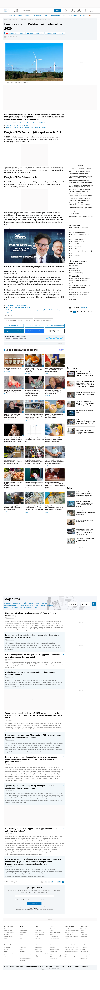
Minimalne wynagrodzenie (71, 949)
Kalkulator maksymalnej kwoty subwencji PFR (80, 252)
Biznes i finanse (54, 928)
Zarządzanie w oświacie (25, 955)
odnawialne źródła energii (25, 320)
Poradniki (15, 607)
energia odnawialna (10, 320)
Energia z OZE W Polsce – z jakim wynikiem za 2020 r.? (25, 123)
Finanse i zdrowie (54, 938)
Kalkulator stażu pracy (55, 955)
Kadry (20, 15)
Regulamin (49, 966)
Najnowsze (81, 168)
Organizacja (7, 947)
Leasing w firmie (46, 603)
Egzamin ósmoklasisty (25, 958)
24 (71, 312)
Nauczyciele (22, 951)
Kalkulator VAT (73, 248)
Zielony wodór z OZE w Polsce (16, 305)
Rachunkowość (8, 930)
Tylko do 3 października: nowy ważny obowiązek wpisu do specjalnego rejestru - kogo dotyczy (80, 194)
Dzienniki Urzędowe (40, 951)
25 (74, 312)
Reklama (76, 966)
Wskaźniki (75, 276)
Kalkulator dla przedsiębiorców (77, 232)
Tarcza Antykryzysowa (26, 607)
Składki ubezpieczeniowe (71, 951)
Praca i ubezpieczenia (26, 605)
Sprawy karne (38, 930)
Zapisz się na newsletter (57, 325)
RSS (63, 966)
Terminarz (75, 308)
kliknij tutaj (43, 911)
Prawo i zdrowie (39, 940)
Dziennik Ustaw (38, 947)
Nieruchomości (73, 15)
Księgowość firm (8, 926)
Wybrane (89, 168)
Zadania (6, 951)
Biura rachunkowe (70, 926)
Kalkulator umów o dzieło (76, 239)
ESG (35, 607)
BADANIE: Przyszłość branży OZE (18, 307)
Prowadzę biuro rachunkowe (72, 930)
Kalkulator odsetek (54, 953)
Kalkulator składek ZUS (75, 246)
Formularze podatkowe (86, 955)
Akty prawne (38, 945)
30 (91, 312)
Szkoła (21, 949)
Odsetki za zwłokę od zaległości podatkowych (78, 282)
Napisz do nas (36, 325)
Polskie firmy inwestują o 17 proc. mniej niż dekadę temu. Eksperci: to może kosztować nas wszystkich (81, 208)
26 (78, 312)
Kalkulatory (76, 225)
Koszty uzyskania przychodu (77, 287)
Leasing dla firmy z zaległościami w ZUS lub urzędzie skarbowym (81, 212)
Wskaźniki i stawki (70, 945)
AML (66, 938)
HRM (21, 938)
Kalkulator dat (73, 258)
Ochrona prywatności (16, 966)
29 (88, 312)
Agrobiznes (50, 605)
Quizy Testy (72, 299)
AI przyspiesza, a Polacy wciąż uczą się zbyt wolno (81, 217)
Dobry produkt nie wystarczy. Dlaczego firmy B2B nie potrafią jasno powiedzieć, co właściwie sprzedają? (81, 186)
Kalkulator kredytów (74, 244)
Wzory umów (83, 953)
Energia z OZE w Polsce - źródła (17, 125)
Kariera (57, 966)
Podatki (42, 605)
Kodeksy (37, 956)
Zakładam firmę (17, 603)
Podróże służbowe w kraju (76, 290)
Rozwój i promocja (8, 953)
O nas (6, 966)
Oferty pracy (83, 958)
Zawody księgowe (8, 936)
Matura (21, 956)
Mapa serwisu (86, 966)
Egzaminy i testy (24, 953)
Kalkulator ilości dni (74, 255)
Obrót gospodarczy (9, 932)
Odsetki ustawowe (69, 955)
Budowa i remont (84, 934)
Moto (64, 15)
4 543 (59, 881)
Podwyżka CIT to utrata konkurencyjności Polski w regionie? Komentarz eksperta (80, 177)
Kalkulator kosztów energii (76, 241)
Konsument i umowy (40, 932)
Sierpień (84, 308)
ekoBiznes (22, 19)
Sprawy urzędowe (39, 934)
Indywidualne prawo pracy (26, 928)
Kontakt (69, 966)
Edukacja (82, 15)
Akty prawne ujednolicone (41, 955)
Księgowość (12, 15)
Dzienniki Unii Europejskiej (41, 953)
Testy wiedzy (23, 960)
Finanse (37, 603)
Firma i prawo (72, 368)
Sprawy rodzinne (39, 928)
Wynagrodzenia (23, 930)
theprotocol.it (83, 956)
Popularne (73, 168)
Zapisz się (34, 903)
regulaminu (34, 899)
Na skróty (83, 945)
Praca (36, 936)
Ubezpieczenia (23, 932)
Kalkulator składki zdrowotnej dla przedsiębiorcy (78, 228)
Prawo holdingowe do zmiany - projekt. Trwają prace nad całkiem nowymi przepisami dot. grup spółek (79, 172)
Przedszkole (23, 947)
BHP (21, 936)
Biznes (27, 15)
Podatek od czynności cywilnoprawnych (80, 292)
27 (81, 312)
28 (84, 312)
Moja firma (15, 19)
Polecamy (70, 488)
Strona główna (7, 19)
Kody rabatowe (84, 951)
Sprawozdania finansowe (71, 936)
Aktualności (7, 603)
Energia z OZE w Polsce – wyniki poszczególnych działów (26, 127)
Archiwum (82, 949)
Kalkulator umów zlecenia (76, 237)
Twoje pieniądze (55, 15)
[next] (63, 882)
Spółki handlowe (74, 265)
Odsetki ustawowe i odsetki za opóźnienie (80, 278)
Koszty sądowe (73, 268)
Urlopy (21, 934)
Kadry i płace (7, 955)
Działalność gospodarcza (76, 263)
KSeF (89, 15)
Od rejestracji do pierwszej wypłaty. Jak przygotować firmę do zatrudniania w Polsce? (80, 199)
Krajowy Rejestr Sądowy (76, 272)
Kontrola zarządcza (74, 270)
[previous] (42, 882)
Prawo (46, 15)
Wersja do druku (15, 325)
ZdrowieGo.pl (83, 947)
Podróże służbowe (69, 953)
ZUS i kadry (7, 934)
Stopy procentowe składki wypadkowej (80, 285)
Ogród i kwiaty (84, 936)
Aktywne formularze (79, 261)
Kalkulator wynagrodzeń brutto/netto (79, 234)
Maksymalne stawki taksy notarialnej (79, 294)
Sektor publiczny (36, 15)
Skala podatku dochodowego (72, 956)
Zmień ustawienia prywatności (34, 966)
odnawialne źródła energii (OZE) (43, 320)
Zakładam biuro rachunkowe (72, 928)
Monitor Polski (38, 949)
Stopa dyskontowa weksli (76, 297)
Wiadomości (83, 928)
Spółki (25, 603)
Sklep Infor (37, 938)
